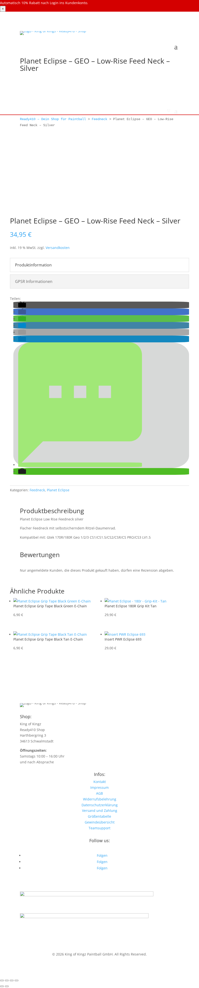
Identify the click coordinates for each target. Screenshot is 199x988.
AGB (99, 793)
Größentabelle (99, 816)
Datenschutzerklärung (100, 805)
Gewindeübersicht (100, 822)
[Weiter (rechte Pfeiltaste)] (7, 986)
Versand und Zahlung (99, 810)
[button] (22, 305)
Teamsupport (99, 828)
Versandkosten (58, 247)
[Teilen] (12, 980)
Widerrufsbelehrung (99, 799)
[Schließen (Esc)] (16, 980)
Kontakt (99, 781)
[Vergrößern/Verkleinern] (2, 980)
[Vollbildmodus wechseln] (7, 980)
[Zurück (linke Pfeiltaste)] (2, 986)
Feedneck (99, 119)
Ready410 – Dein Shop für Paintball (53, 119)
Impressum (99, 787)
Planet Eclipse (58, 490)
